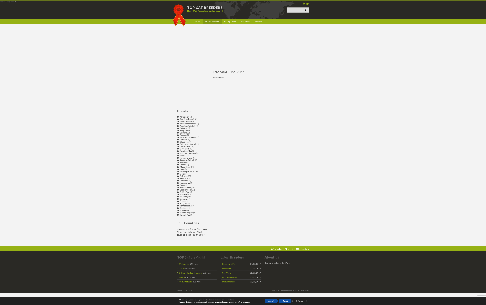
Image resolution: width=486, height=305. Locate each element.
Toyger (183, 210)
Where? (258, 21)
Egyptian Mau (186, 151)
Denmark (180, 229)
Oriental (183, 176)
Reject (285, 301)
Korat (182, 162)
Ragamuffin (185, 183)
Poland (199, 232)
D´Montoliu (184, 264)
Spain (202, 234)
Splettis (182, 277)
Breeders (245, 21)
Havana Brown (186, 158)
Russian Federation (187, 234)
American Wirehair (188, 126)
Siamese (183, 194)
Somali (183, 201)
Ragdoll (183, 185)
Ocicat (183, 174)
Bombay (183, 135)
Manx (182, 169)
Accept (271, 301)
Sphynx (183, 203)
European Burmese (188, 153)
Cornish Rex (185, 146)
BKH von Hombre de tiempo (190, 273)
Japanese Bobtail (187, 160)
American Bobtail (187, 119)
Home (197, 21)
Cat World (226, 273)
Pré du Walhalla (185, 282)
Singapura (184, 199)
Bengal (183, 130)
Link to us (189, 290)
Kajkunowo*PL (228, 264)
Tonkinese (184, 208)
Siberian (183, 196)
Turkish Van (185, 215)
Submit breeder (212, 21)
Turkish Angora (186, 212)
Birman (183, 133)
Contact (180, 290)
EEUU (186, 229)
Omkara (182, 268)
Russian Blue (185, 187)
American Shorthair (188, 123)
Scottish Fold (185, 190)
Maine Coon (185, 167)
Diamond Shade (228, 282)
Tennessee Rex (186, 206)
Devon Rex (184, 149)
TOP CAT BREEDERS (205, 8)
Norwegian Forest (187, 171)
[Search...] (306, 10)
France (193, 229)
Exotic (182, 155)
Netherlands (192, 232)
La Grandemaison (229, 277)
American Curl (186, 121)
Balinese (183, 128)
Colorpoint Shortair (188, 144)
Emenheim (226, 268)
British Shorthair (187, 137)
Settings (299, 301)
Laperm (183, 165)
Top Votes (231, 21)
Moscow (185, 232)
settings (246, 302)
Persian (183, 178)
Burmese (183, 139)
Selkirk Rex (184, 192)
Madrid (179, 232)
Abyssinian (184, 117)
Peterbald (184, 180)
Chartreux (184, 142)
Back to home (218, 77)
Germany (202, 229)
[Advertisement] (243, 47)
